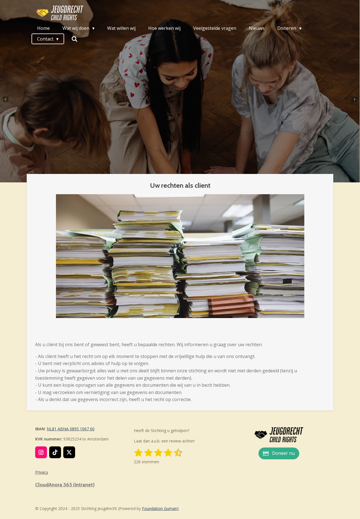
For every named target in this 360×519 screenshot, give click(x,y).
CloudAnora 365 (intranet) (64, 484)
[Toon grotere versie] (278, 435)
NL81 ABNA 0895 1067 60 (70, 428)
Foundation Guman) (160, 508)
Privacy (41, 472)
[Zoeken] (74, 38)
